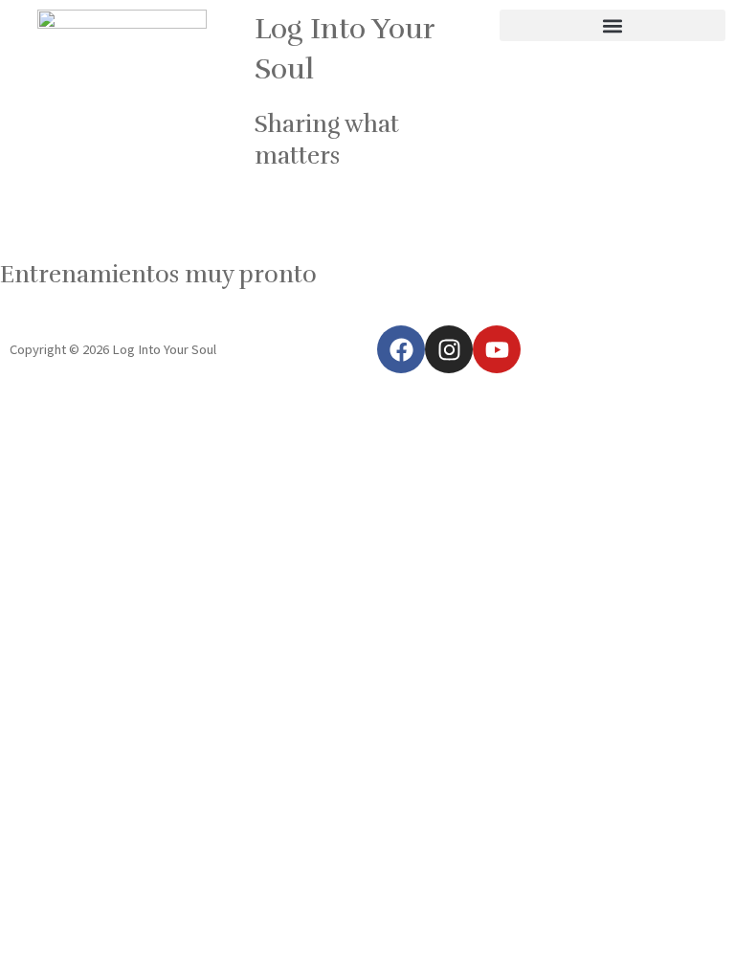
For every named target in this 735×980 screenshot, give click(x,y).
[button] (612, 25)
